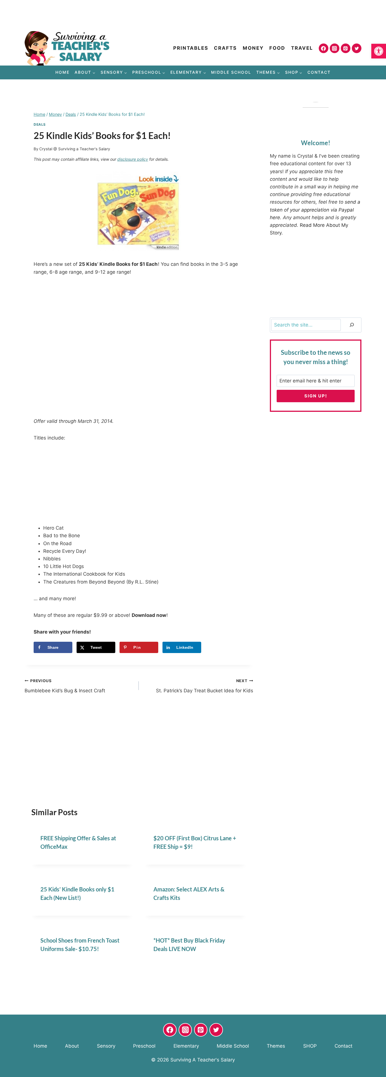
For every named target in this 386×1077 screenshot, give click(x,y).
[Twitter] (356, 48)
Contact (319, 72)
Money (253, 48)
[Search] (352, 325)
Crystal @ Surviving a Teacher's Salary (74, 149)
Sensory (106, 1046)
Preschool (144, 1046)
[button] (378, 51)
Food (277, 48)
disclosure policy (132, 159)
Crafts (225, 48)
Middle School (231, 72)
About (72, 1046)
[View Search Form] (382, 72)
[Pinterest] (345, 48)
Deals (40, 124)
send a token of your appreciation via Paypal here (315, 209)
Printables (190, 48)
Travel (302, 48)
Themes (276, 1046)
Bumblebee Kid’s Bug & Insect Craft (65, 685)
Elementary (186, 1046)
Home (62, 72)
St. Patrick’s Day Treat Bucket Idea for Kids (204, 685)
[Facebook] (323, 48)
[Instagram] (334, 48)
